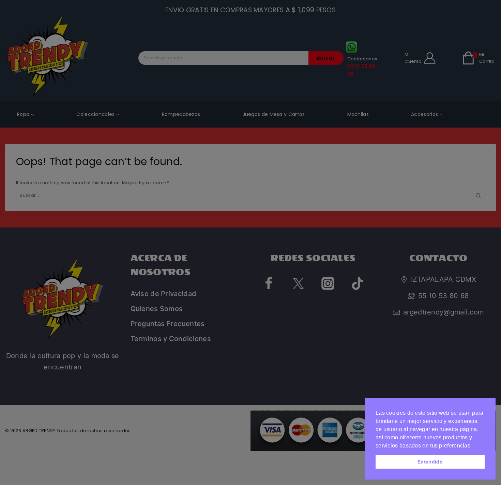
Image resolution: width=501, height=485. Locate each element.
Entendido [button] (430, 462)
